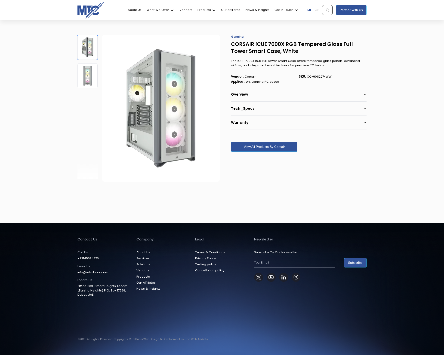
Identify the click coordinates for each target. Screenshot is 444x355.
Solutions (143, 264)
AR (317, 10)
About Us (135, 10)
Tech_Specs (243, 108)
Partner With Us (351, 10)
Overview (239, 94)
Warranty (239, 122)
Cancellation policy (209, 270)
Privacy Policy (205, 258)
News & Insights (257, 10)
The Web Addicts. (196, 339)
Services (142, 258)
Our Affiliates (230, 10)
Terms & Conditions (210, 252)
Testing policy (205, 264)
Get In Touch (283, 10)
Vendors (185, 10)
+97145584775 (88, 258)
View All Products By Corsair (264, 147)
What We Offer (158, 10)
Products (204, 10)
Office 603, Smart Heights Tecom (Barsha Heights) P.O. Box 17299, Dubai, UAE (102, 290)
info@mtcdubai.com (92, 272)
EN (309, 10)
